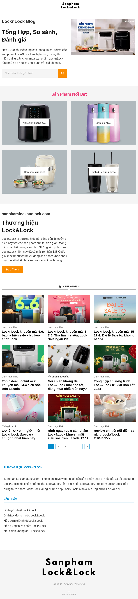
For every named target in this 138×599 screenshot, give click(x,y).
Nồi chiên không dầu (58, 376)
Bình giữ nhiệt (9, 426)
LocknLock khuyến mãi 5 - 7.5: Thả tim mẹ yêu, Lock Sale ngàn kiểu (68, 335)
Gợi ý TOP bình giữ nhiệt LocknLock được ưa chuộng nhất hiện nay (21, 434)
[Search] (62, 73)
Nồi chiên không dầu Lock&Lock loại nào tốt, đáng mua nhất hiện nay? (67, 385)
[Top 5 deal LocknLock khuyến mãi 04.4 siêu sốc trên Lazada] (23, 359)
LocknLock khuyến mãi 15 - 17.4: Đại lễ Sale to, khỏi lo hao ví (115, 335)
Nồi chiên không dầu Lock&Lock (24, 530)
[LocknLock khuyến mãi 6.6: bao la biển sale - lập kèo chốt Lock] (23, 309)
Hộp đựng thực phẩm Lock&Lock (25, 525)
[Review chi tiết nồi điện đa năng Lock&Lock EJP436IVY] (115, 408)
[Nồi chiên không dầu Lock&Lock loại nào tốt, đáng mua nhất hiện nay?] (69, 359)
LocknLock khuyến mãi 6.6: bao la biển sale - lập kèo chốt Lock (23, 335)
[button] (12, 269)
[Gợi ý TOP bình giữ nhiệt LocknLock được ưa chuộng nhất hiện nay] (23, 408)
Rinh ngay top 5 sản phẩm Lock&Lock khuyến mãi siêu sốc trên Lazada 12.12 (68, 434)
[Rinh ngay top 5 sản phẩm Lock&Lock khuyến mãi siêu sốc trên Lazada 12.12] (69, 408)
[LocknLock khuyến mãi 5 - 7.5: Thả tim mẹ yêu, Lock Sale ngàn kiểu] (69, 309)
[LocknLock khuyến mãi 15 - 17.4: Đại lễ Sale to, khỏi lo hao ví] (115, 309)
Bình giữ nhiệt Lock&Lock (20, 510)
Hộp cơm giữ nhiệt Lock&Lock (23, 520)
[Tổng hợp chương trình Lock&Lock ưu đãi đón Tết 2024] (115, 359)
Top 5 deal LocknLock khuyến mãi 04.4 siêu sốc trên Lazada (21, 385)
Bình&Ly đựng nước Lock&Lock (24, 515)
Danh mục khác (10, 327)
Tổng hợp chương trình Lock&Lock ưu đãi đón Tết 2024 (114, 385)
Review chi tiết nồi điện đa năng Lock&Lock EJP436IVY (114, 434)
